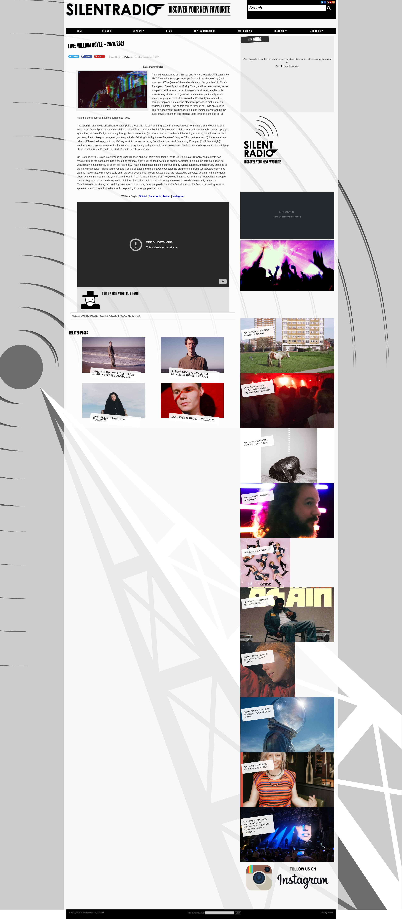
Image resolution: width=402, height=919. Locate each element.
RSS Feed (99, 913)
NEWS (169, 31)
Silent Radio (155, 14)
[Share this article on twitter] (74, 56)
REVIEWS (137, 31)
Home (80, 31)
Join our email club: (196, 913)
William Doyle (114, 316)
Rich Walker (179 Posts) (125, 293)
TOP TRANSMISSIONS (204, 31)
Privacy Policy (327, 913)
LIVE (83, 316)
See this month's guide (287, 66)
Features (279, 31)
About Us (315, 31)
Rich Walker (124, 57)
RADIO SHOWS (245, 31)
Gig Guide (107, 31)
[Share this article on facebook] (87, 56)
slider (96, 316)
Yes (121, 316)
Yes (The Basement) (132, 316)
